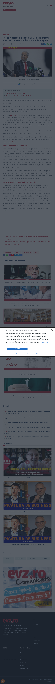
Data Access (27, 353)
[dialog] (27, 342)
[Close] (52, 330)
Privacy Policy (36, 353)
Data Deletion (19, 353)
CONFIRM (17, 348)
